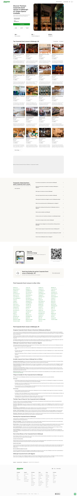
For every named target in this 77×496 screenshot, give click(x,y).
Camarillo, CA (40, 289)
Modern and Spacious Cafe (30, 75)
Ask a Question (17, 188)
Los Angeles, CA (41, 290)
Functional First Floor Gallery (44, 54)
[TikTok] (56, 468)
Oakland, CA (15, 292)
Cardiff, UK (15, 314)
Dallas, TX (53, 307)
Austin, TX (40, 307)
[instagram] (54, 468)
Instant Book (56, 41)
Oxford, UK (40, 316)
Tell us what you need (56, 273)
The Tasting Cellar (42, 138)
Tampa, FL (15, 299)
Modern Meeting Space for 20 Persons (19, 117)
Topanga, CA (40, 295)
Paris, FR (52, 316)
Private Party (33, 482)
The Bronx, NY (28, 305)
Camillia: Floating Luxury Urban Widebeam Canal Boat (19, 138)
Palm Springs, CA (29, 292)
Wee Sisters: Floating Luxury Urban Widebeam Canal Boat (32, 138)
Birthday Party (33, 478)
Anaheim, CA (40, 287)
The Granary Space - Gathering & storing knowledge (19, 96)
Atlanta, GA (40, 299)
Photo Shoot (33, 475)
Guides (18, 476)
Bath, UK (27, 313)
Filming (32, 479)
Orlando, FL (53, 298)
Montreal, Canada (16, 321)
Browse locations (59, 1)
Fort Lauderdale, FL (16, 298)
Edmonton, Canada (16, 319)
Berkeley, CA (53, 287)
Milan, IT (52, 311)
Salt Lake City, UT (29, 310)
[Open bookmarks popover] (24, 45)
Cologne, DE (53, 318)
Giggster (14, 462)
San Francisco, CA (16, 293)
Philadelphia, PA (54, 305)
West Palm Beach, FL (30, 299)
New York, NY (53, 304)
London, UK (53, 314)
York (46, 485)
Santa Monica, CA (29, 295)
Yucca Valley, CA (16, 296)
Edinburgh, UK (28, 314)
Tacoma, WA (53, 310)
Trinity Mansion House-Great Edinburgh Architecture (58, 75)
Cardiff (47, 478)
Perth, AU (40, 321)
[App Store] (30, 258)
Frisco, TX (27, 308)
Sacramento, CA (54, 292)
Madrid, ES (28, 318)
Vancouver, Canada (41, 319)
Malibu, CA (53, 290)
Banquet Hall (55, 475)
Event (32, 476)
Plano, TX (53, 308)
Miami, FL (40, 298)
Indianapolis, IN (28, 301)
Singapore (15, 311)
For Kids (39, 476)
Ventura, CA (53, 295)
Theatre (54, 478)
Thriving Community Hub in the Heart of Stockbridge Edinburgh (58, 54)
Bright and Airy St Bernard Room (57, 96)
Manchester (47, 475)
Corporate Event (19, 462)
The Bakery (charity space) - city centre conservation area (19, 75)
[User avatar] (72, 1)
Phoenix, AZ (15, 287)
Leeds (46, 482)
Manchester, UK (16, 316)
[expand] (63, 182)
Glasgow (47, 481)
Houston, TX (40, 308)
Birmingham (47, 476)
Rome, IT (14, 313)
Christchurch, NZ (41, 311)
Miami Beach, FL (29, 298)
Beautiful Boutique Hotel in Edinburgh (45, 96)
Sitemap (35, 493)
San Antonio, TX (16, 310)
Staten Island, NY (16, 305)
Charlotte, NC (41, 302)
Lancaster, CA (15, 290)
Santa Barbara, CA (41, 293)
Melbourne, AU (28, 321)
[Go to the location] (19, 48)
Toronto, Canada (54, 319)
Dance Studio (40, 481)
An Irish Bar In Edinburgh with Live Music (32, 96)
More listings (17, 150)
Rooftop (54, 476)
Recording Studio (40, 482)
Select (18, 478)
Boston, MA (53, 301)
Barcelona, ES (15, 318)
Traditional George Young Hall (44, 75)
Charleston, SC (16, 307)
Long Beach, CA (29, 290)
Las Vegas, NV (28, 304)
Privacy (32, 493)
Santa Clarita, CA (54, 293)
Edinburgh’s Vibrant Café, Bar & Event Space (32, 54)
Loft (53, 479)
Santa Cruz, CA (16, 295)
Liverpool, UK (40, 314)
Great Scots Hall (42, 117)
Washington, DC (41, 296)
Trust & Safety (26, 481)
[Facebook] (52, 468)
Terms (29, 493)
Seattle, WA (40, 310)
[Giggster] (7, 1)
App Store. (58, 261)
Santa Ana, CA (28, 293)
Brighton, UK (53, 313)
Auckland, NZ (28, 311)
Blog (17, 475)
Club (39, 479)
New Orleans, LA (41, 301)
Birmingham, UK (41, 313)
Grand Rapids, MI (29, 302)
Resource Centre (26, 479)
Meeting (32, 481)
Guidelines (25, 478)
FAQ (24, 475)
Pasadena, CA (40, 292)
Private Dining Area (55, 117)
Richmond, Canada (29, 319)
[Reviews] (59, 468)
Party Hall (54, 481)
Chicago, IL (15, 301)
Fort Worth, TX (16, 308)
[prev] (14, 48)
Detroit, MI (15, 302)
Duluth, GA (53, 299)
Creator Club (18, 479)
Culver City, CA (54, 289)
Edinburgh (47, 479)
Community (25, 476)
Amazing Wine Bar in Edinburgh (18, 54)
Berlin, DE (40, 318)
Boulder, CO (28, 296)
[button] (75, 494)
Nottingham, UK (29, 316)
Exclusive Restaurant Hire (56, 138)
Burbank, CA (28, 289)
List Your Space (66, 1)
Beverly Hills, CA (16, 289)
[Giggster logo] (20, 468)
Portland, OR (40, 305)
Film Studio (40, 478)
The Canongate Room (30, 117)
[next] (24, 48)
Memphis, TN (28, 307)
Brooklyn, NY (40, 304)
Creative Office (40, 475)
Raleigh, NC (53, 302)
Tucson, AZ (28, 287)
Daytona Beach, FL (54, 296)
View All (32, 485)
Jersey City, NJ (15, 304)
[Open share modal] (22, 45)
